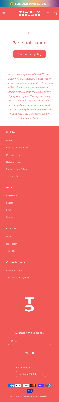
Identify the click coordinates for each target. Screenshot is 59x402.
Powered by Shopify (40, 396)
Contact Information (17, 147)
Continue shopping (29, 54)
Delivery (10, 140)
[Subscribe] (47, 341)
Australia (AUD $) (28, 374)
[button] (3, 13)
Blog (8, 236)
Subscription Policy (16, 168)
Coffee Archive (14, 270)
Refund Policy (13, 161)
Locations (11, 195)
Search (10, 202)
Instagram (11, 243)
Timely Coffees (24, 396)
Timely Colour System (18, 277)
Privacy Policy (13, 154)
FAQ (8, 209)
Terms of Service (15, 175)
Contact (10, 216)
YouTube (11, 250)
